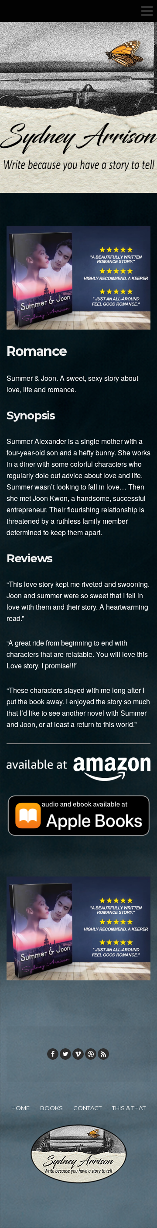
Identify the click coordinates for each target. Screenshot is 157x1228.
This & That (129, 1107)
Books (51, 1107)
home (20, 1107)
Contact (87, 1107)
